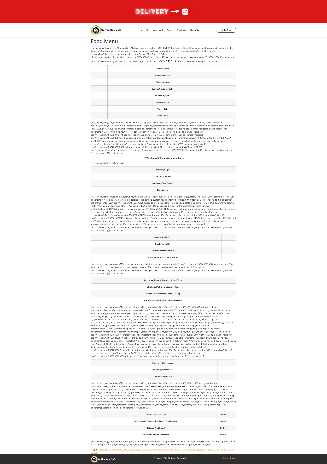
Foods (177, 449)
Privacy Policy (229, 458)
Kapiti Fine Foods (190, 449)
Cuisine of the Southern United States (117, 449)
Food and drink (166, 449)
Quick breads (213, 449)
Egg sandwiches (144, 449)
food (155, 449)
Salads (224, 449)
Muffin (202, 449)
